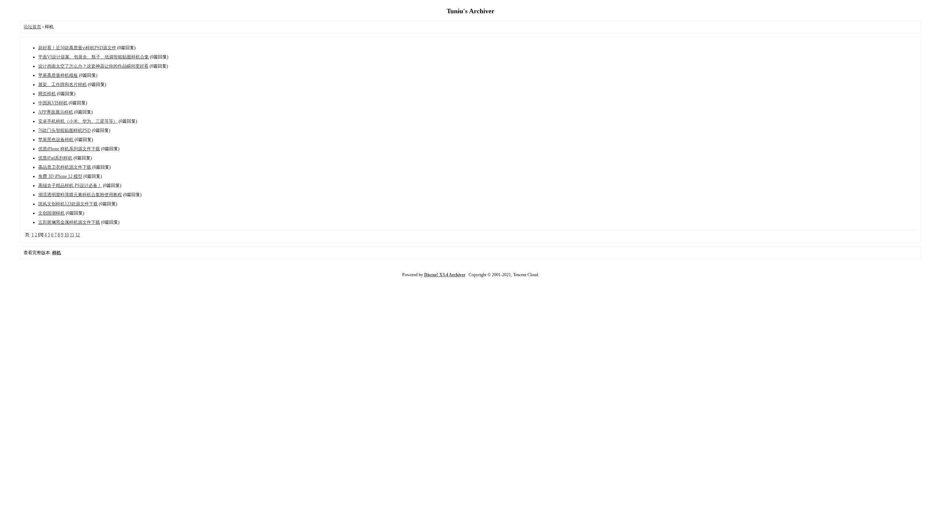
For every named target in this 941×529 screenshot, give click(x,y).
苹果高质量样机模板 (58, 75)
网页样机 (47, 93)
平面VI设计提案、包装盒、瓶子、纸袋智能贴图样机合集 (93, 57)
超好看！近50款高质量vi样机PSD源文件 (77, 47)
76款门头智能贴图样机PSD (64, 130)
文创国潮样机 (51, 213)
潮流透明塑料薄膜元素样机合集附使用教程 (80, 194)
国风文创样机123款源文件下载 (68, 203)
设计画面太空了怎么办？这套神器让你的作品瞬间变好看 (93, 66)
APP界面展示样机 (55, 112)
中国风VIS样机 (53, 102)
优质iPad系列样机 (55, 158)
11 (72, 234)
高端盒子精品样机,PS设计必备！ (70, 185)
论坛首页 (32, 26)
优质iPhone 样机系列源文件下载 (69, 148)
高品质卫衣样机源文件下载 (64, 167)
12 (77, 234)
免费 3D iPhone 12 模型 (60, 176)
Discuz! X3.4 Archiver (444, 274)
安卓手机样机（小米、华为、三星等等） (78, 121)
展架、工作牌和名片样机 (62, 84)
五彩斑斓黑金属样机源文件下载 (69, 222)
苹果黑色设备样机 (56, 139)
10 (66, 234)
